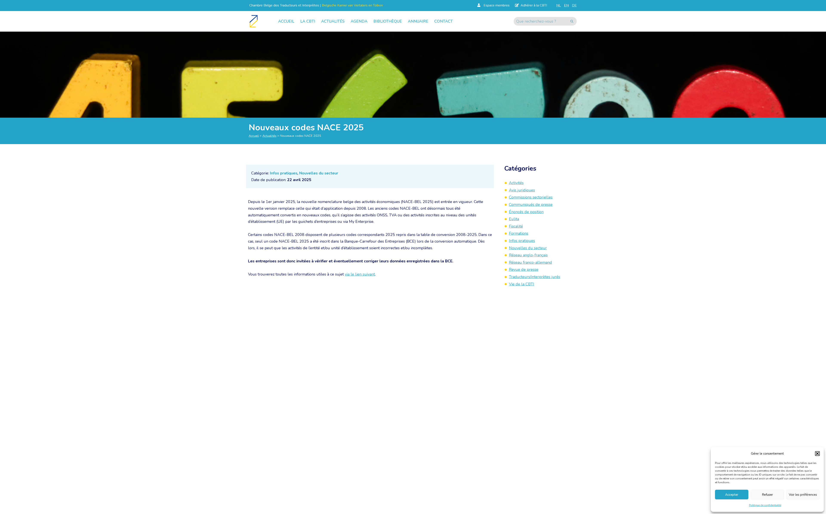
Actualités (333, 21)
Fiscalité (516, 226)
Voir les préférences (803, 494)
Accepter (731, 494)
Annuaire (418, 21)
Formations (518, 233)
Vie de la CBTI (521, 284)
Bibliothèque (387, 21)
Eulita (514, 219)
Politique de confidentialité (765, 505)
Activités (516, 182)
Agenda (359, 21)
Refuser (767, 494)
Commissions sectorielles (531, 197)
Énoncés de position (526, 211)
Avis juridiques (522, 190)
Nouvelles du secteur (318, 173)
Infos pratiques (283, 173)
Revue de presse (523, 269)
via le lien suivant (360, 274)
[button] (817, 453)
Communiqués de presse (531, 204)
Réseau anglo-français (528, 255)
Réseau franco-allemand (530, 262)
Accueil (286, 21)
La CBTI (307, 21)
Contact (443, 21)
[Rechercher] (572, 21)
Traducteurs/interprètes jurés (534, 276)
